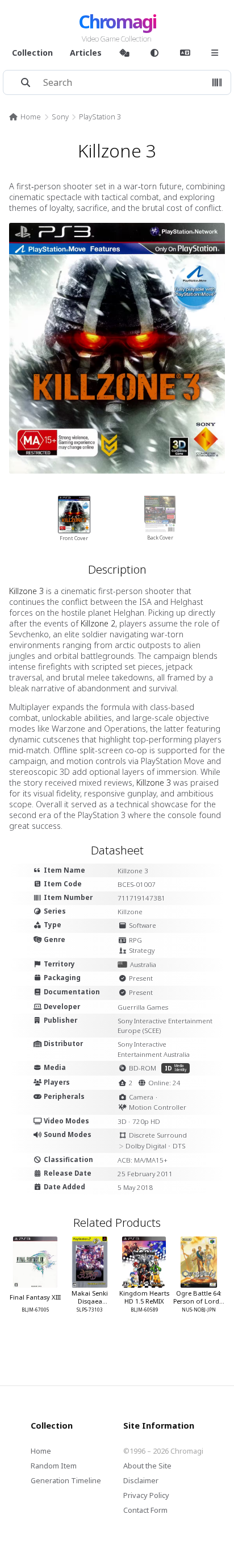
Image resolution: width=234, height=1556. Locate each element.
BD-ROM (142, 1068)
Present (141, 978)
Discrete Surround (158, 1135)
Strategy (141, 950)
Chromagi (117, 21)
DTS (179, 1146)
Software (142, 925)
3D (122, 1121)
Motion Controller (157, 1107)
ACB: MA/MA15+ (143, 1160)
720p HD (146, 1121)
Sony (60, 116)
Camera (141, 1097)
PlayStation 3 (100, 116)
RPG (135, 940)
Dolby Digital (146, 1146)
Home (30, 116)
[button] (217, 82)
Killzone (130, 911)
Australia (143, 964)
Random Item (54, 1465)
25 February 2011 (145, 1173)
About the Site (147, 1465)
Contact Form (145, 1510)
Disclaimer (140, 1480)
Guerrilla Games (143, 1007)
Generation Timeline (66, 1480)
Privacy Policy (146, 1495)
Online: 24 (164, 1082)
